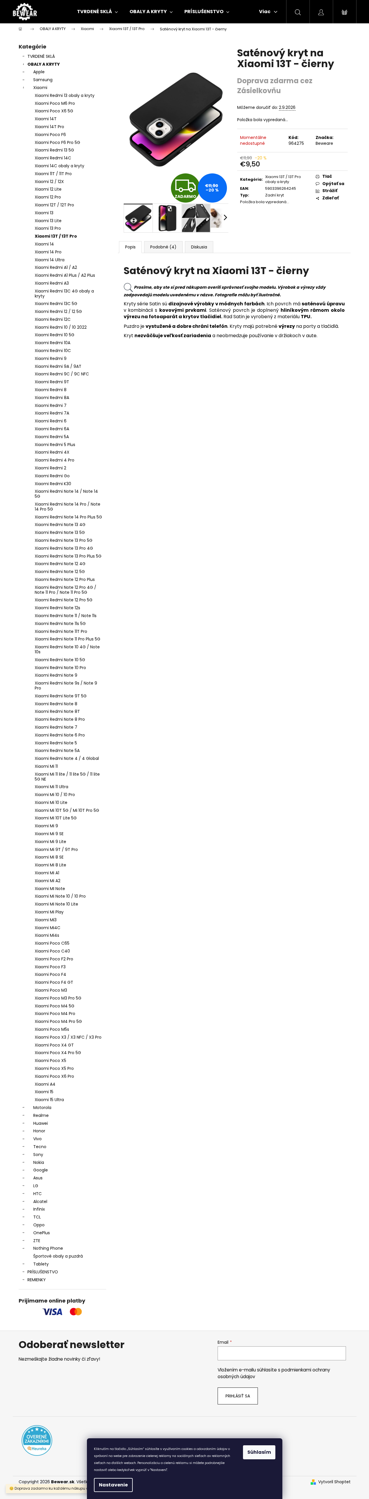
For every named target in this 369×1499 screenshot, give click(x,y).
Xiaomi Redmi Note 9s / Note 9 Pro (66, 685)
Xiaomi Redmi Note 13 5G (60, 532)
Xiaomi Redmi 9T (52, 382)
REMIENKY (36, 1280)
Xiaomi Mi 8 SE (49, 857)
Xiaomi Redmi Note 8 (56, 704)
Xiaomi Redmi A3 (52, 283)
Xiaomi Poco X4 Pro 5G (58, 1053)
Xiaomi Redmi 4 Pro (54, 460)
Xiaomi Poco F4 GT (54, 982)
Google (40, 1170)
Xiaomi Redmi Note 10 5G (60, 660)
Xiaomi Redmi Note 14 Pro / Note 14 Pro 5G (67, 506)
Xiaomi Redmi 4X (52, 452)
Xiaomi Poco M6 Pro (55, 103)
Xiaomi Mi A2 (47, 881)
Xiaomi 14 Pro (48, 252)
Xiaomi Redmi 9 (51, 358)
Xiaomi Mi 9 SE (49, 834)
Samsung (43, 80)
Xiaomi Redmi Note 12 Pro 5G (63, 600)
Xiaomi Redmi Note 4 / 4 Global (67, 758)
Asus (38, 1178)
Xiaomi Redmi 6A (52, 429)
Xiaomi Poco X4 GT (54, 1045)
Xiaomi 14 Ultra (49, 260)
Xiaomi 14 (44, 244)
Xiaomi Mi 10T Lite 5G (56, 818)
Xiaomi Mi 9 (46, 826)
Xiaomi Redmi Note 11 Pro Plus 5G (67, 639)
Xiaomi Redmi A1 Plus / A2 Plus (65, 275)
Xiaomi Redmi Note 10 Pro (60, 668)
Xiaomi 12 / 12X (49, 181)
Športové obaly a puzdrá (58, 1256)
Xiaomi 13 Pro (48, 228)
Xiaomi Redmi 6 (51, 421)
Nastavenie (113, 1484)
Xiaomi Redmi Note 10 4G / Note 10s (67, 649)
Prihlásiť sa (237, 1396)
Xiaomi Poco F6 (50, 134)
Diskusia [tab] (199, 247)
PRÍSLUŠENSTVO (42, 1272)
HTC (37, 1194)
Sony (38, 1154)
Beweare (324, 143)
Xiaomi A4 (45, 1084)
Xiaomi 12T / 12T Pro (54, 205)
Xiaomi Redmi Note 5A (57, 750)
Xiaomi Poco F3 (50, 967)
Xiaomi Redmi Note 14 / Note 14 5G (66, 493)
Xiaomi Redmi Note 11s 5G (60, 623)
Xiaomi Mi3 (46, 920)
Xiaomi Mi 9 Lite (50, 842)
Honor (39, 1131)
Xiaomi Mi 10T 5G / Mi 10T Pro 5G (67, 810)
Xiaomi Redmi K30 (53, 484)
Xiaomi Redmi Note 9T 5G (61, 696)
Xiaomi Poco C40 (52, 951)
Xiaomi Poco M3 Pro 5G (58, 998)
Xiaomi (40, 87)
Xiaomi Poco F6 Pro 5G (57, 142)
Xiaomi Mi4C (47, 928)
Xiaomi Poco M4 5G (54, 1006)
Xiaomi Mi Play (49, 912)
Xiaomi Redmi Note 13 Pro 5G (63, 540)
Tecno (39, 1147)
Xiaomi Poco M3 (51, 990)
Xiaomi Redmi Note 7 (56, 727)
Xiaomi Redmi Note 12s (57, 608)
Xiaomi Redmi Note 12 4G (60, 564)
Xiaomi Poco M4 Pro (55, 1013)
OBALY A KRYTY (43, 64)
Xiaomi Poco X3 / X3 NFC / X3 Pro (68, 1037)
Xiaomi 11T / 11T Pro (53, 174)
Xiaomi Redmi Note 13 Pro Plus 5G (68, 556)
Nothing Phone (48, 1248)
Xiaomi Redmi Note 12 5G (60, 571)
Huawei (40, 1123)
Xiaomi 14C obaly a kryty (59, 166)
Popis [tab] (130, 247)
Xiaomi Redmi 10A (52, 343)
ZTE (36, 1241)
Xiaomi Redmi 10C (53, 351)
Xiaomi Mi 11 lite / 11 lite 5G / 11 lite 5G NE (67, 776)
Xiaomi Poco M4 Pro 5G (58, 1021)
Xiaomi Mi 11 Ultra (51, 787)
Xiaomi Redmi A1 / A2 (56, 267)
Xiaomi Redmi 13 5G (54, 150)
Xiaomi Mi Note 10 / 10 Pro (60, 896)
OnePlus (41, 1233)
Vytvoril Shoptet (334, 1482)
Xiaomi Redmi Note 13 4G (60, 524)
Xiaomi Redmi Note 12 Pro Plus (65, 579)
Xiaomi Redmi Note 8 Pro (60, 719)
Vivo (37, 1139)
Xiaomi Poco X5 (50, 1060)
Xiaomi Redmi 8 (51, 390)
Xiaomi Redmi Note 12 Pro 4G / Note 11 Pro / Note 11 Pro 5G (65, 589)
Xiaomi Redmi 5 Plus (55, 445)
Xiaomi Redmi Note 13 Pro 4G (64, 548)
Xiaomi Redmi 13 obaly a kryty (65, 95)
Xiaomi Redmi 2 (50, 468)
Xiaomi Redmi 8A (52, 398)
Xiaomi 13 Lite (48, 221)
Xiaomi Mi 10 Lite (51, 802)
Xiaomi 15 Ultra (49, 1100)
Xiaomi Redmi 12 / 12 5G (58, 311)
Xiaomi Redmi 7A (52, 413)
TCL (37, 1217)
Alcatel (40, 1201)
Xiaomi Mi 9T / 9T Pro (56, 849)
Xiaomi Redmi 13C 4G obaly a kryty (64, 293)
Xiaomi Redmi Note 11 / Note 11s (66, 616)
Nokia (38, 1162)
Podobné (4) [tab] (163, 247)
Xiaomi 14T (46, 119)
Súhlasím (259, 1452)
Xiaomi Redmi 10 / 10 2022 (61, 327)
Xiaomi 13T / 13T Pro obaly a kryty (283, 179)
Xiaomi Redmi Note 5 (56, 743)
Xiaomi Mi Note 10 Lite (56, 904)
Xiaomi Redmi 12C (53, 319)
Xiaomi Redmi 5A (52, 437)
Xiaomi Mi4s (47, 935)
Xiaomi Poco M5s (52, 1029)
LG (35, 1186)
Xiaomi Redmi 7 (51, 405)
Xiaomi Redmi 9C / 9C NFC (62, 374)
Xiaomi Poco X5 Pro (54, 1068)
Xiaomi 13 (44, 213)
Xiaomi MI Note (50, 889)
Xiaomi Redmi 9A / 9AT (58, 366)
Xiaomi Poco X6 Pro (54, 1076)
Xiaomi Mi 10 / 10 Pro (55, 795)
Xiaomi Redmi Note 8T (57, 711)
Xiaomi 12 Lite (48, 189)
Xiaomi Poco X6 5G (54, 111)
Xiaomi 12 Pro (48, 197)
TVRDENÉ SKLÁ (41, 56)
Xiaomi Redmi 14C (53, 158)
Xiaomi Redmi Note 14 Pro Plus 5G (68, 517)
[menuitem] (97, 11)
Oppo (39, 1225)
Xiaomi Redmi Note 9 (56, 675)
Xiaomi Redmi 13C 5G (56, 304)
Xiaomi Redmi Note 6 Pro (60, 735)
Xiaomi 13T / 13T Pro (56, 236)
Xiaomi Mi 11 (46, 766)
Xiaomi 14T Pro (49, 127)
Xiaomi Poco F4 (50, 974)
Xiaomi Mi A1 (47, 873)
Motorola (42, 1107)
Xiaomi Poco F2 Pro (54, 959)
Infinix (39, 1209)
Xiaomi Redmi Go (52, 476)
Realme (41, 1115)
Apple (39, 72)
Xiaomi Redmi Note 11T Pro (61, 631)
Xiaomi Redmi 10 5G (54, 335)
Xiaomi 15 (44, 1092)
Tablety (41, 1264)
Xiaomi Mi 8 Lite (50, 865)
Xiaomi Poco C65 (52, 943)
